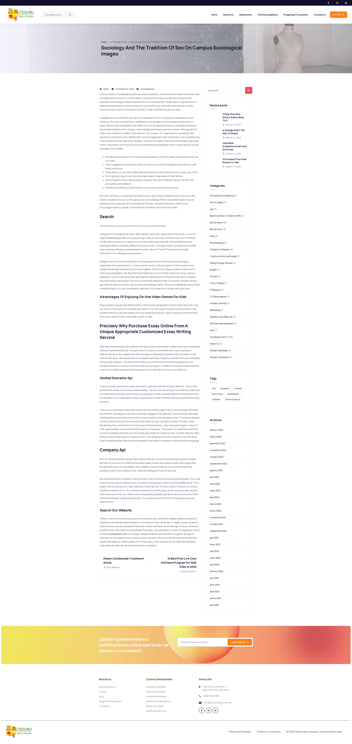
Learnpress (233, 394)
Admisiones (245, 14)
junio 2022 (215, 483)
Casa (103, 42)
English (213, 269)
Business (225, 388)
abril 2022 (214, 497)
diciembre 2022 (217, 443)
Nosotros (228, 14)
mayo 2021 (215, 544)
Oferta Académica (268, 14)
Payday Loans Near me (221, 316)
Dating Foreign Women (221, 262)
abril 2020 (214, 564)
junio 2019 (215, 584)
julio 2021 (214, 537)
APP (214, 388)
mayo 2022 (215, 490)
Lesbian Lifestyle (218, 303)
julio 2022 (214, 477)
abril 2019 (214, 591)
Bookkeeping (216, 242)
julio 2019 (214, 578)
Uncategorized (147, 89)
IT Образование (218, 296)
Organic (216, 399)
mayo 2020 (215, 557)
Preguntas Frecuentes (295, 14)
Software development (221, 323)
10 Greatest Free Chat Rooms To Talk (235, 161)
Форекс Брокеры (219, 350)
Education (217, 394)
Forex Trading (217, 283)
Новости (214, 343)
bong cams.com (118, 533)
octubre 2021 (216, 524)
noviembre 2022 (218, 450)
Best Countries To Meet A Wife (225, 215)
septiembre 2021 (218, 530)
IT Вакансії (215, 289)
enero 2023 (215, 436)
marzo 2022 (216, 504)
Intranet (337, 14)
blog (212, 236)
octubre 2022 (216, 456)
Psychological (232, 399)
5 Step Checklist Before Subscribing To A (233, 117)
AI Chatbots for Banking (222, 195)
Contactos (320, 14)
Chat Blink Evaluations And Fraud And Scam (235, 146)
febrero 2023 (216, 429)
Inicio (214, 14)
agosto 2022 (216, 470)
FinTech (214, 276)
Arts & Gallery (216, 202)
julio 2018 (214, 604)
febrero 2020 (216, 571)
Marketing (215, 310)
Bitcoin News (216, 222)
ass (212, 209)
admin (106, 89)
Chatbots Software (219, 249)
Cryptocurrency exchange (223, 256)
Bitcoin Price (216, 229)
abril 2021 (214, 551)
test (212, 330)
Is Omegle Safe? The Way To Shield (234, 132)
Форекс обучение (219, 357)
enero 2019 (215, 598)
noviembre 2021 (218, 517)
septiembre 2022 (218, 463)
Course (238, 388)
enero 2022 (215, 510)
